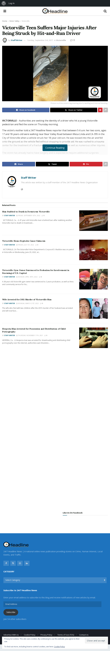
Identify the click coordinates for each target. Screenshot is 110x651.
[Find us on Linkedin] (27, 563)
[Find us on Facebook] (6, 563)
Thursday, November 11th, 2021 (30, 335)
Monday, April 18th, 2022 (28, 277)
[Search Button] (105, 11)
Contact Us (84, 634)
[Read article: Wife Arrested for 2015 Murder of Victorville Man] (93, 308)
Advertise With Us (11, 634)
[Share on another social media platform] (105, 110)
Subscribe (10, 612)
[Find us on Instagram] (20, 563)
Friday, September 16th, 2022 (29, 216)
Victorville (26, 21)
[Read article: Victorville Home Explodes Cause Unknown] (93, 250)
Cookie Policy (29, 634)
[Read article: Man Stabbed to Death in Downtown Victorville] (93, 220)
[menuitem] (3, 3)
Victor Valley (14, 21)
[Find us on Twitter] (13, 563)
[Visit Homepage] (54, 11)
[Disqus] (55, 393)
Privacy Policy (46, 634)
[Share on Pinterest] (100, 110)
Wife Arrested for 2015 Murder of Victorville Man (27, 299)
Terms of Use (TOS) (65, 634)
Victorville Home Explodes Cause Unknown (23, 241)
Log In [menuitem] (11, 3)
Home (4, 21)
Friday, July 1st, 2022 (26, 245)
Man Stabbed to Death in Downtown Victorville (26, 211)
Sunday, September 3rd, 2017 (40, 40)
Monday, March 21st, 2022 (28, 303)
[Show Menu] (4, 11)
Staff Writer (16, 40)
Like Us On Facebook (72, 512)
